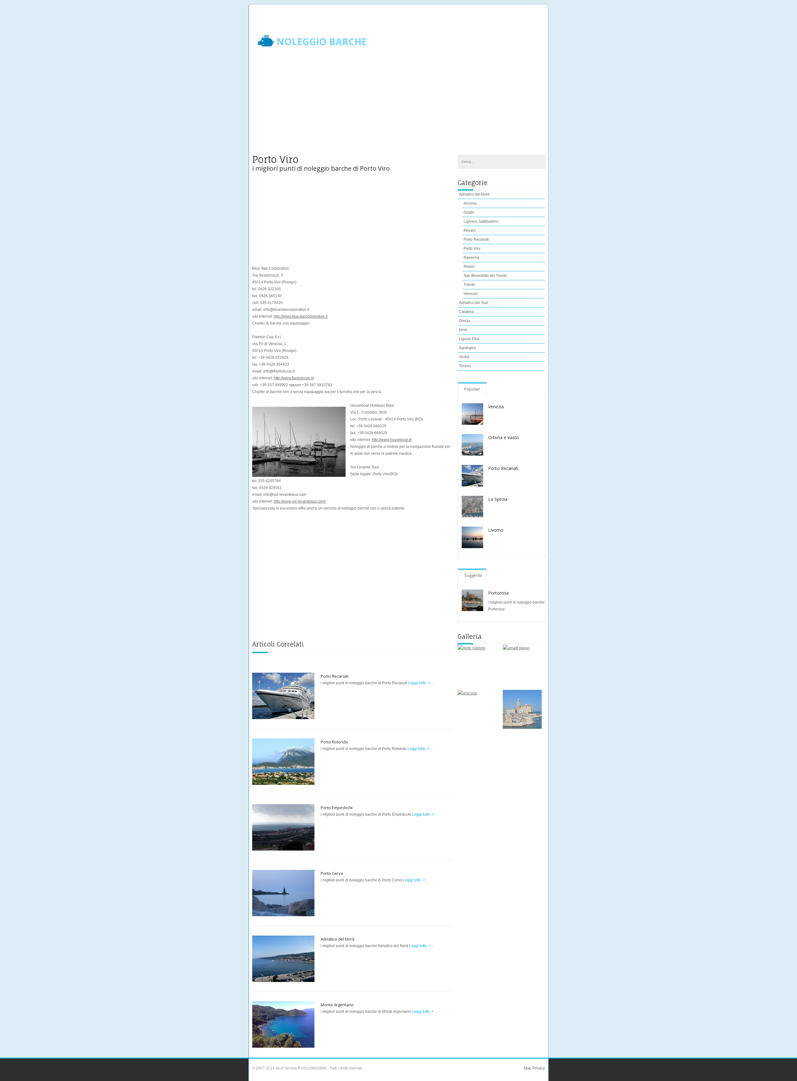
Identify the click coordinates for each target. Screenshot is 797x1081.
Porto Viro (472, 248)
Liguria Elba (469, 339)
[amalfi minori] (522, 664)
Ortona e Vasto (503, 437)
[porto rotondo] (477, 664)
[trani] (522, 709)
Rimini (469, 266)
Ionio (463, 330)
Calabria (466, 312)
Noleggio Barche (321, 41)
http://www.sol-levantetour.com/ (300, 501)
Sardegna (467, 348)
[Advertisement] (398, 105)
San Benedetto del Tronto (485, 275)
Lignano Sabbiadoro (481, 221)
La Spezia (497, 499)
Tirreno (465, 366)
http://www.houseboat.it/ (392, 440)
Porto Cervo (332, 873)
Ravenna (471, 257)
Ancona (470, 203)
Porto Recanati (334, 676)
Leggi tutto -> (419, 683)
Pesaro (470, 230)
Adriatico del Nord (337, 939)
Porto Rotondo (334, 742)
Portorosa (498, 593)
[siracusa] (477, 709)
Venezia (470, 294)
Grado (469, 212)
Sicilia (464, 357)
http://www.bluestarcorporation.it (301, 316)
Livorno (495, 530)
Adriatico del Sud (473, 303)
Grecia (464, 321)
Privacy (538, 1068)
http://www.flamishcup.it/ (294, 378)
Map (527, 1068)
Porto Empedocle (337, 807)
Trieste (469, 284)
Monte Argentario (337, 1005)
